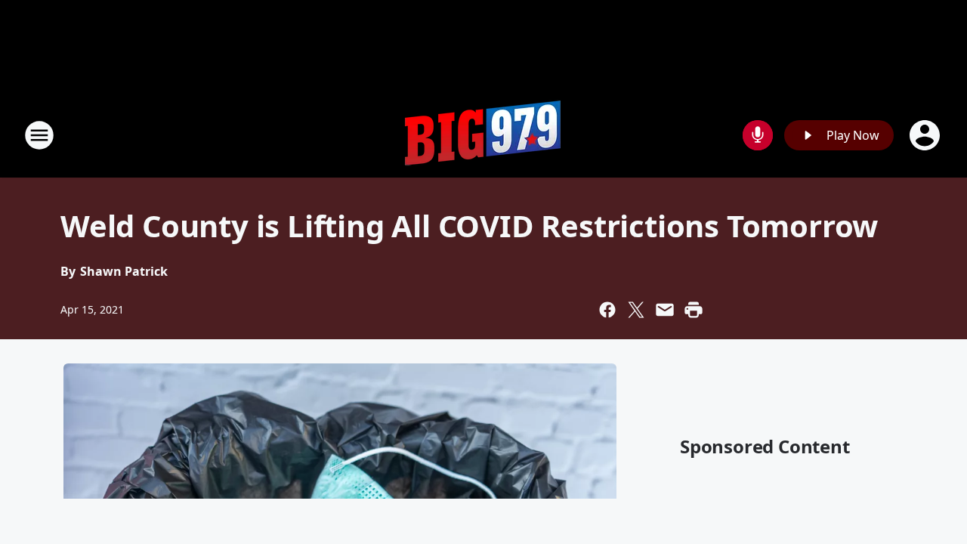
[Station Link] (483, 135)
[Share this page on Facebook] (607, 309)
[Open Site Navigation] (39, 135)
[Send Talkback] (758, 135)
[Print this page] (693, 309)
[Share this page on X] (636, 309)
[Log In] (926, 135)
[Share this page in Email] (664, 309)
